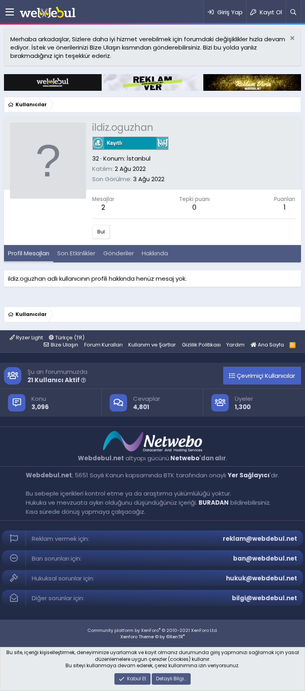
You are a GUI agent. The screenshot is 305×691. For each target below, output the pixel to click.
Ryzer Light (29, 337)
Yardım (235, 344)
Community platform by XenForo (152, 630)
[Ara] (293, 12)
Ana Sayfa (270, 344)
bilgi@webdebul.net (264, 598)
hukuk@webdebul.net (261, 578)
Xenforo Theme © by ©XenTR (152, 637)
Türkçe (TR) (69, 337)
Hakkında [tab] (155, 253)
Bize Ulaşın (64, 344)
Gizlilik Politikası (201, 344)
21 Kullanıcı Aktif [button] (54, 380)
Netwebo (184, 458)
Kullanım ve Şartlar (152, 344)
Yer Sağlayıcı (249, 475)
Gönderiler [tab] (118, 253)
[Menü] (10, 12)
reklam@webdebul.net (260, 538)
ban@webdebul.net (265, 558)
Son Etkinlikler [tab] (76, 253)
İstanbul (139, 158)
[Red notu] (291, 39)
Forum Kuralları (103, 344)
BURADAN (214, 502)
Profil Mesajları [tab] (28, 253)
